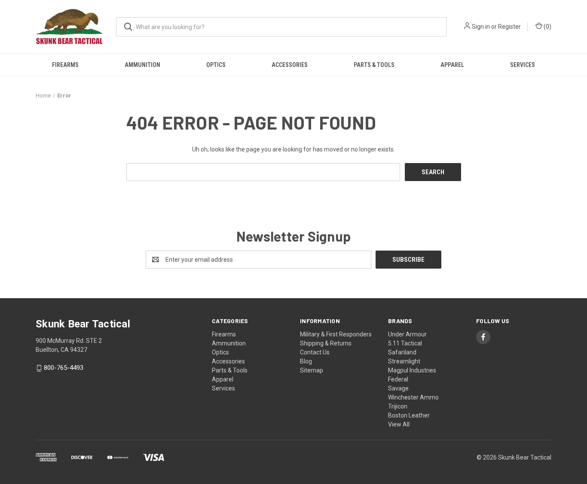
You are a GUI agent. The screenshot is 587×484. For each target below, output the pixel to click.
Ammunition (142, 64)
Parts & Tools (374, 64)
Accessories (290, 64)
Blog (306, 361)
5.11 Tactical (405, 343)
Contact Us (315, 352)
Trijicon (397, 406)
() (546, 26)
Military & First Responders (336, 334)
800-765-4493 (63, 368)
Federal (398, 379)
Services (522, 64)
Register (509, 26)
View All (399, 424)
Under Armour (407, 334)
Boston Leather (409, 415)
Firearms (65, 64)
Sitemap (311, 370)
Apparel (452, 64)
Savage (398, 388)
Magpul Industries (412, 370)
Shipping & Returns (326, 343)
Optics (216, 64)
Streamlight (404, 361)
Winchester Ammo (413, 397)
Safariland (402, 352)
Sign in (481, 26)
